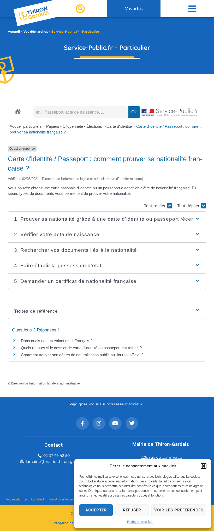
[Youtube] (115, 423)
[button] (203, 466)
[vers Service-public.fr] (169, 112)
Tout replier (155, 205)
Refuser (132, 510)
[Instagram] (99, 423)
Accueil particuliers (26, 126)
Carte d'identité (119, 126)
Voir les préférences (178, 510)
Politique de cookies (140, 522)
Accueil (14, 31)
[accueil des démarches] (17, 111)
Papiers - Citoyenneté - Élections (74, 126)
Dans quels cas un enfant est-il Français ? (56, 341)
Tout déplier (189, 205)
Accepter (96, 510)
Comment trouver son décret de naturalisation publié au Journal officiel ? (82, 355)
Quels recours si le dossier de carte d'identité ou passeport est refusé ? (81, 348)
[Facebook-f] (82, 423)
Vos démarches (35, 31)
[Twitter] (132, 423)
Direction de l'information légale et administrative (45, 383)
